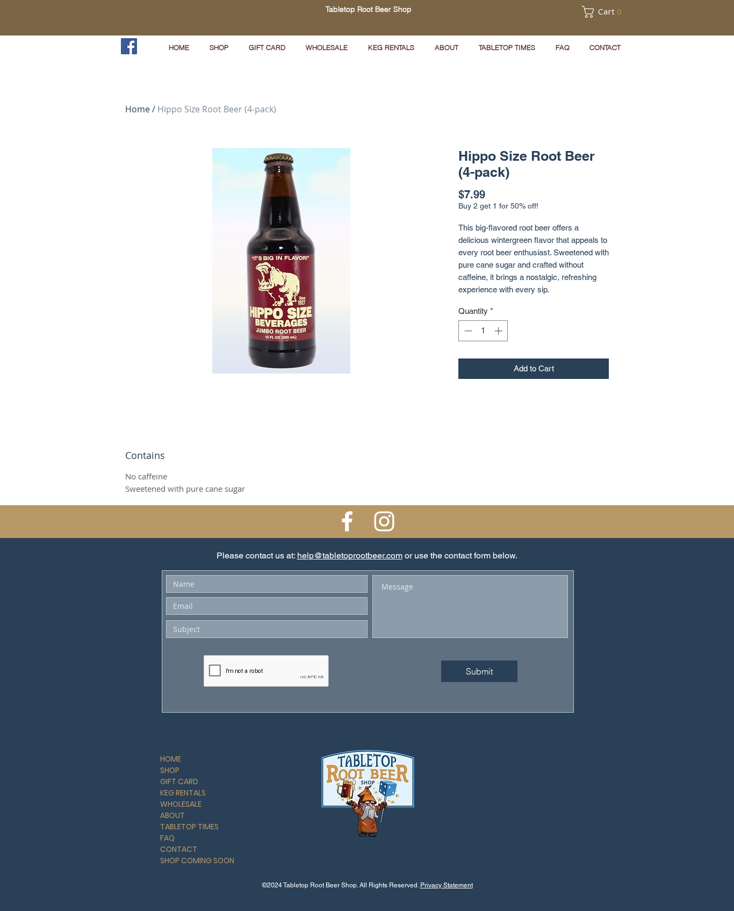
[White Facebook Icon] (347, 521)
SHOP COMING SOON (197, 860)
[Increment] (499, 331)
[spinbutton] (483, 331)
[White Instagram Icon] (384, 521)
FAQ (167, 838)
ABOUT (172, 815)
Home (137, 109)
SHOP (169, 770)
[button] (587, 12)
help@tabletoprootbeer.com (349, 555)
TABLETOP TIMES (189, 826)
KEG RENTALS (183, 792)
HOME (170, 759)
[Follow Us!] (129, 46)
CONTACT (178, 849)
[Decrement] (467, 331)
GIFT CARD (179, 781)
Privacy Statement (446, 885)
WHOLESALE (181, 804)
